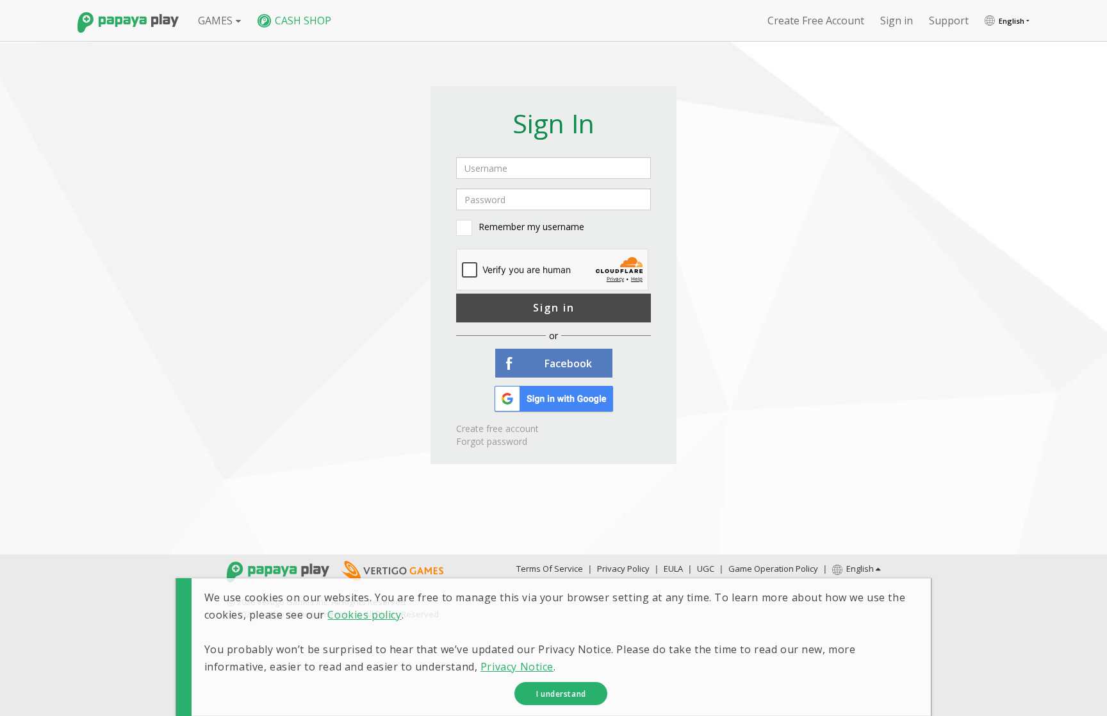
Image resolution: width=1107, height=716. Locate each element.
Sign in (554, 308)
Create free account (815, 20)
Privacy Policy (623, 568)
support (949, 20)
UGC (705, 568)
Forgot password (491, 441)
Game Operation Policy (773, 568)
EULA (673, 568)
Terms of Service (549, 568)
